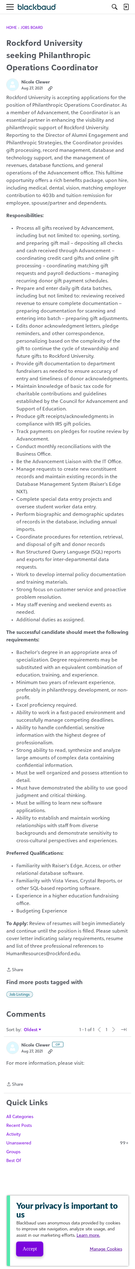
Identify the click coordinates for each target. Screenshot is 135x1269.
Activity (13, 1134)
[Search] (114, 7)
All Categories (19, 1116)
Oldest (31, 1030)
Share (14, 970)
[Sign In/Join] (126, 7)
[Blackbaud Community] (37, 7)
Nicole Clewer (35, 81)
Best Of (13, 1160)
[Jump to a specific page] (124, 1030)
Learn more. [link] (88, 1235)
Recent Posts (19, 1125)
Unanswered (67, 1142)
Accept (30, 1248)
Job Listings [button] (19, 994)
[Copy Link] (50, 88)
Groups (13, 1151)
